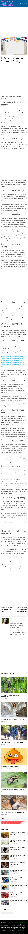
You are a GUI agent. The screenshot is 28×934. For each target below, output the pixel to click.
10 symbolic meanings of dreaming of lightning (12, 362)
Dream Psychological (13, 922)
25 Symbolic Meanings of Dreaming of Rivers (12, 360)
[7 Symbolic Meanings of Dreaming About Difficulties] (5, 863)
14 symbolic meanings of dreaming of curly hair (13, 812)
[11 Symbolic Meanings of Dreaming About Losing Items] (5, 848)
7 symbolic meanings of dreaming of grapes (12, 742)
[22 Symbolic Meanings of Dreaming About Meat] (5, 833)
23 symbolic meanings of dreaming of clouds (12, 358)
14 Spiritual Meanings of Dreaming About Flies (12, 789)
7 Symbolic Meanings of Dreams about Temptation (17, 878)
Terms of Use (17, 930)
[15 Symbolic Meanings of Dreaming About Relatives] (5, 855)
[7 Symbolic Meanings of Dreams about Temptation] (5, 878)
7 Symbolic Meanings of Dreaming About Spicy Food (17, 893)
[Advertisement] (14, 21)
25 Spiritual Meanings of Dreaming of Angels (12, 719)
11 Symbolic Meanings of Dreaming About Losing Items (18, 848)
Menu (25, 3)
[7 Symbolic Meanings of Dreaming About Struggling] (5, 870)
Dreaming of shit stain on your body (10, 766)
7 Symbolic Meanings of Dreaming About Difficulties (17, 863)
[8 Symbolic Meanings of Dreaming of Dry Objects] (5, 900)
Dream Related (22, 922)
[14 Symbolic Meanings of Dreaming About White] (5, 840)
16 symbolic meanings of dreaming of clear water (13, 356)
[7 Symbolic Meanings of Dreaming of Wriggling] (5, 885)
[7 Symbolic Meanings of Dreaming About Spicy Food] (5, 893)
